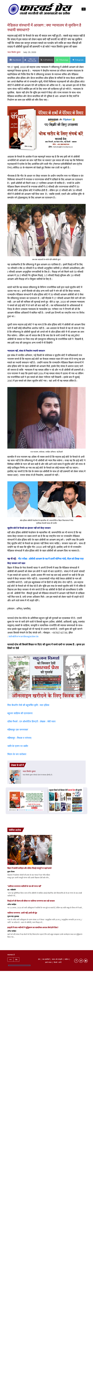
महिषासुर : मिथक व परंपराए (19, 737)
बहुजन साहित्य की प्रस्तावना (20, 713)
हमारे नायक (48, 962)
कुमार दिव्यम (11, 871)
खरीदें (59, 962)
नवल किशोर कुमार (14, 52)
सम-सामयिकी (46, 959)
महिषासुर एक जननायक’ (17, 729)
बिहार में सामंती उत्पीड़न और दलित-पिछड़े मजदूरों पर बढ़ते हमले (29, 868)
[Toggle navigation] (84, 9)
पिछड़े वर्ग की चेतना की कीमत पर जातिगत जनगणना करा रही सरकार (31, 900)
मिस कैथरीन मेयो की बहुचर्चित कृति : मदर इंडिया (28, 705)
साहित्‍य (67, 959)
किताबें (55, 962)
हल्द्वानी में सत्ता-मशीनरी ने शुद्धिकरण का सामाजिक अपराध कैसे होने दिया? (32, 927)
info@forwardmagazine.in (23, 636)
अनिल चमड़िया (11, 904)
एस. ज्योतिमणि (11, 889)
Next (44, 800)
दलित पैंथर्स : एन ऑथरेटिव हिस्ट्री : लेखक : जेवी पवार (31, 721)
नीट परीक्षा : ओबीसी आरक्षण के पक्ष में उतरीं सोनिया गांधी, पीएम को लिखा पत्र (51, 558)
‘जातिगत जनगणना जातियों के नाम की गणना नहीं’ (24, 886)
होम (39, 959)
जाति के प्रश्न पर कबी (17, 746)
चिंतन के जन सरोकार (16, 754)
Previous (8, 800)
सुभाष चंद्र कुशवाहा (13, 916)
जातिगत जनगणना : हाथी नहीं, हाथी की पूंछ (22, 912)
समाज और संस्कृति (57, 959)
